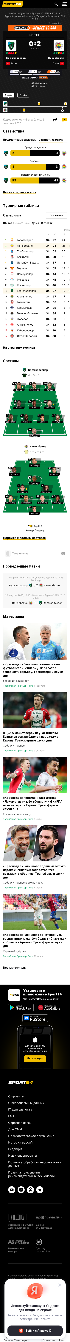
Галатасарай (25, 240)
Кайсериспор (25, 330)
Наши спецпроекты (22, 1155)
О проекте (16, 1096)
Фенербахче (56, 58)
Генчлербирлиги (27, 313)
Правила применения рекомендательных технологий (31, 1174)
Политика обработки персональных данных (34, 1164)
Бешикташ (23, 256)
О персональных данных (26, 1103)
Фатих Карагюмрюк (29, 336)
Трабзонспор (25, 251)
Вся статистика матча (19, 192)
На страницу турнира (19, 347)
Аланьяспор (24, 296)
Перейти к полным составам (24, 538)
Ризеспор (23, 279)
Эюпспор (22, 319)
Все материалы (15, 967)
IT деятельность (20, 1109)
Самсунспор (25, 274)
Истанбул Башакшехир (31, 262)
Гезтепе (22, 268)
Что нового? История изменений (41, 999)
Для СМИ (15, 1129)
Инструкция (35, 1058)
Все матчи (56, 215)
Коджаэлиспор (16, 58)
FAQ (11, 1116)
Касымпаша (24, 307)
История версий (20, 1142)
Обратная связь (19, 1123)
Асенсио (44, 83)
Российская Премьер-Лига (18, 685)
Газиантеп (23, 302)
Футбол (13, 13)
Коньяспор (24, 285)
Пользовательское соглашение (31, 1136)
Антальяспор (25, 324)
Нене (42, 86)
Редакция (15, 1149)
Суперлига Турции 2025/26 (34, 13)
